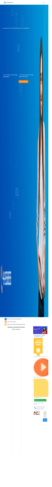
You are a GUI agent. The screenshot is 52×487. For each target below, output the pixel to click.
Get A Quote (23, 81)
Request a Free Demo (40, 400)
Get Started (45, 420)
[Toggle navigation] (43, 2)
